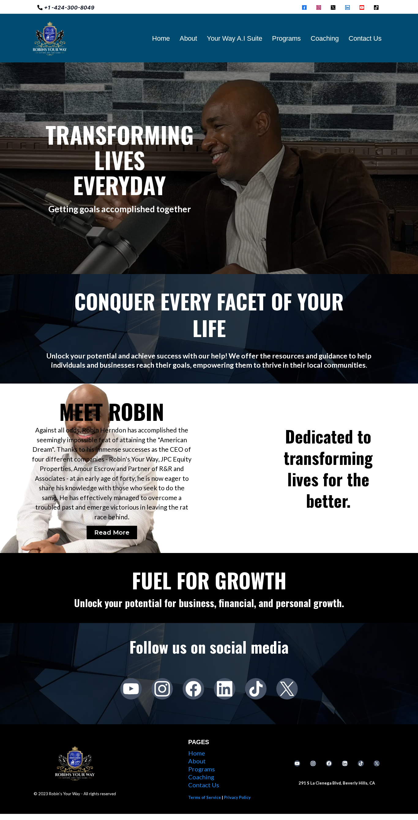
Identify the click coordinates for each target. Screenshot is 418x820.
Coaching (325, 38)
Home (161, 38)
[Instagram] (319, 7)
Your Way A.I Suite (234, 38)
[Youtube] (362, 7)
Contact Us (365, 38)
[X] (333, 7)
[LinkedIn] (347, 7)
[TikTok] (376, 7)
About (188, 38)
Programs (286, 38)
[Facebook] (304, 7)
